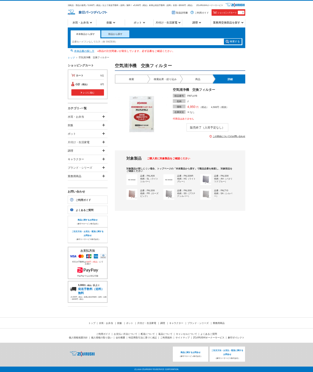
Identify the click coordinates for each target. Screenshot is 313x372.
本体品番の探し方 (84, 51)
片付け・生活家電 (166, 22)
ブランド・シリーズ (80, 167)
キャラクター (76, 159)
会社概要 (120, 337)
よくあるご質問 (84, 210)
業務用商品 (74, 176)
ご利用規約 (166, 337)
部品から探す (115, 34)
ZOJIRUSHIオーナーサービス (209, 5)
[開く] (103, 117)
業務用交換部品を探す (226, 22)
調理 (195, 22)
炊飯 (109, 22)
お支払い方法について (125, 333)
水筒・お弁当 (80, 22)
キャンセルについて (186, 333)
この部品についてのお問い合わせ (229, 136)
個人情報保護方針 (78, 337)
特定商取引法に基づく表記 (143, 337)
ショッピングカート (230, 12)
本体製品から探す (85, 34)
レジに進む (89, 92)
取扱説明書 (182, 12)
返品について (165, 333)
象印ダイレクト (236, 337)
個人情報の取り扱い (101, 337)
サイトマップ (183, 337)
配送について (148, 333)
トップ (71, 57)
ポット (138, 22)
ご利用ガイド (202, 12)
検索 (235, 41)
